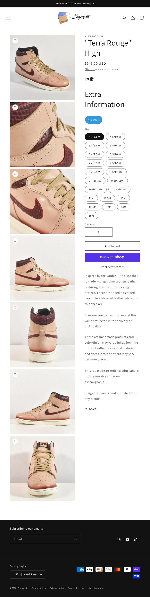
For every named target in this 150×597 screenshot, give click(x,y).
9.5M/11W (117, 180)
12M (123, 198)
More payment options (113, 266)
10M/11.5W (96, 189)
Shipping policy (96, 588)
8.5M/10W (116, 172)
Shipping (90, 69)
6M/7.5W (94, 154)
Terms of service (76, 588)
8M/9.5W (94, 172)
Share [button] (92, 409)
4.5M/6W (115, 136)
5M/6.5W (94, 145)
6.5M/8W (115, 154)
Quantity (90, 224)
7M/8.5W (94, 163)
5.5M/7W (115, 145)
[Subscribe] (75, 539)
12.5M (92, 207)
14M (123, 207)
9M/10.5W (95, 180)
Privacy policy (57, 588)
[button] (8, 17)
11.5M (107, 198)
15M (91, 215)
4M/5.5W (94, 136)
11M (91, 198)
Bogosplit (23, 588)
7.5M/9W (115, 163)
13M (108, 207)
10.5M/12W (119, 189)
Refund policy (39, 588)
